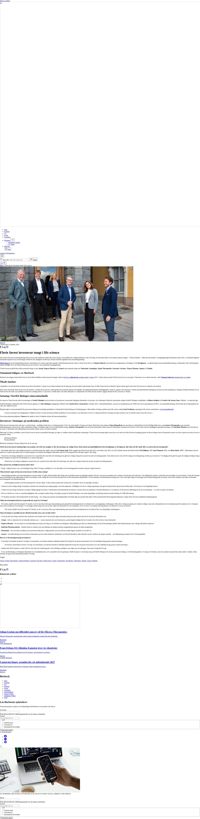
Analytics (7, 690)
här (197, 400)
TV (5, 684)
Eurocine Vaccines (36, 561)
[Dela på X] (2, 347)
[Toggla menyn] (3, 263)
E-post (2, 716)
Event (6, 688)
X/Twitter (3, 710)
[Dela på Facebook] (0, 347)
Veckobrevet (8, 725)
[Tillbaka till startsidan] (100, 114)
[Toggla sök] (2, 256)
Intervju (2, 343)
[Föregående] (100, 578)
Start (5, 681)
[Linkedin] (5, 740)
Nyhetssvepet (8, 723)
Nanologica (61, 561)
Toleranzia (77, 561)
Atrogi (2, 561)
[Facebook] (5, 737)
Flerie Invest (47, 561)
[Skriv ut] (7, 347)
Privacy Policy (9, 694)
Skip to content (5, 1)
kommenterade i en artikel (175, 377)
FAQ (6, 698)
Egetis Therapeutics (11, 561)
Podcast (6, 686)
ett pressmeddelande (167, 409)
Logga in (3, 253)
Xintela (84, 561)
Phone (2, 798)
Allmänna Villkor (10, 696)
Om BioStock (8, 692)
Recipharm (69, 561)
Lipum (54, 561)
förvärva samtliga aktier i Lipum (79, 377)
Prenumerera (10, 253)
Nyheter (6, 683)
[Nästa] (100, 581)
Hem (1, 265)
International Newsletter (12, 727)
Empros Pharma (24, 561)
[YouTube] (5, 743)
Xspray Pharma (92, 561)
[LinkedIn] (5, 347)
